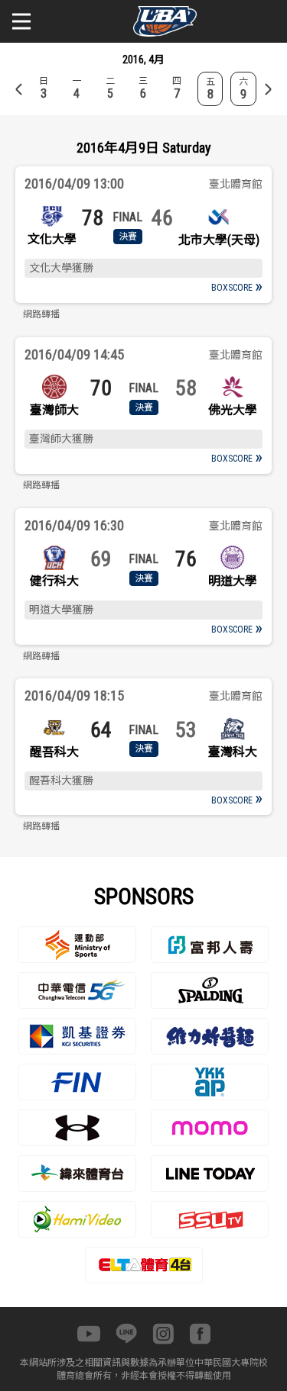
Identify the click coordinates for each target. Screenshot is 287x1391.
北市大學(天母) (218, 240)
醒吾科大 (54, 752)
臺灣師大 (54, 410)
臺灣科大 (232, 752)
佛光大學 (232, 410)
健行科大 (54, 581)
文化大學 (52, 239)
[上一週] (19, 89)
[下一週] (268, 89)
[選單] (21, 21)
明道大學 (232, 581)
